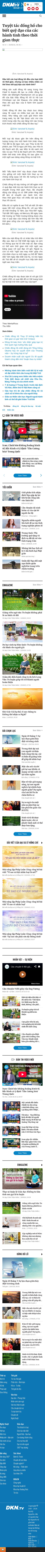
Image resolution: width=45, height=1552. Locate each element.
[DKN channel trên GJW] (36, 4)
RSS (29, 1539)
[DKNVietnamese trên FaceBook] (28, 4)
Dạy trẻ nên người (23, 1444)
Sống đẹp (3, 1466)
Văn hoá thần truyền (28, 762)
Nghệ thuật (14, 1418)
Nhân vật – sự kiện (22, 959)
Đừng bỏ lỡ (22, 1254)
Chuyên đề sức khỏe (20, 1460)
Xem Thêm (22, 475)
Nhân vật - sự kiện (8, 992)
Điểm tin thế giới (27, 503)
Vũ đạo (2, 1447)
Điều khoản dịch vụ (32, 1542)
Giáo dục (20, 1424)
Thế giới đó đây (16, 1388)
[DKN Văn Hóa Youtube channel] (37, 8)
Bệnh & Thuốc (18, 1456)
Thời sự (3, 1375)
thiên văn (10, 410)
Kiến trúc (3, 1434)
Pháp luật (3, 1388)
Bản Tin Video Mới (25, 1059)
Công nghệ (17, 1482)
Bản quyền (32, 1547)
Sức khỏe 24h (18, 1473)
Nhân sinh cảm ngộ (17, 1401)
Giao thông (3, 1392)
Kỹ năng (2, 1473)
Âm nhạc (3, 1427)
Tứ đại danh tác (16, 1411)
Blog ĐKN (3, 1476)
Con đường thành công (24, 1437)
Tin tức (15, 1492)
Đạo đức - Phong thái (18, 1398)
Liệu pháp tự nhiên (19, 1470)
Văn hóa (24, 828)
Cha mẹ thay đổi (22, 1440)
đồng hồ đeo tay (27, 406)
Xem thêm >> (38, 486)
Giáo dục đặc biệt (23, 1430)
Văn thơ (2, 1444)
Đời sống (25, 777)
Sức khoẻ (25, 528)
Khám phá (3, 1470)
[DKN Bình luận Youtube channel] (33, 8)
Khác (23, 544)
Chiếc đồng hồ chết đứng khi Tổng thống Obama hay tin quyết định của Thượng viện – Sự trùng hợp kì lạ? (24, 350)
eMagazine (22, 1165)
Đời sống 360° (5, 1456)
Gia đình (2, 1460)
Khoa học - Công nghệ (29, 516)
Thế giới (24, 744)
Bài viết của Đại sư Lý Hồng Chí (22, 842)
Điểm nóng (3, 1382)
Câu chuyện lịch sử (28, 798)
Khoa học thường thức (20, 1489)
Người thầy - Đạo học (24, 1434)
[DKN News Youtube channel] (28, 8)
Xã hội (2, 1385)
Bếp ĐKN (3, 1463)
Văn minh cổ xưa (5, 1440)
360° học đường (22, 1447)
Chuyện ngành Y (18, 1463)
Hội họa (2, 1430)
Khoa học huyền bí (19, 1486)
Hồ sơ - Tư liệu (15, 1385)
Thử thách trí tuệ (22, 1427)
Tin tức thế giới (16, 1378)
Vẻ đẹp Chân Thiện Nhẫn (10, 618)
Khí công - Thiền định (20, 1466)
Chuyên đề (14, 1414)
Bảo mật (31, 1545)
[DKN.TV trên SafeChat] (25, 4)
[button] (41, 475)
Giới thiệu (32, 1537)
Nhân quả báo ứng (28, 556)
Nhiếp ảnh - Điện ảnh (6, 1437)
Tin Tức (4, 1097)
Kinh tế (2, 1378)
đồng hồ (16, 406)
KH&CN (16, 1479)
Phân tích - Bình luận (18, 1382)
